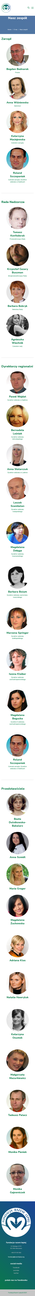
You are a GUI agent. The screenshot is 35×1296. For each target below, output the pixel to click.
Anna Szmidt (17, 857)
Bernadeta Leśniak (17, 432)
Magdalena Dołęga (17, 549)
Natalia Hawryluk (17, 997)
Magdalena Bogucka (17, 716)
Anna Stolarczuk (17, 469)
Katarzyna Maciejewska (17, 137)
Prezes (17, 72)
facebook (16, 1267)
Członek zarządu (14, 180)
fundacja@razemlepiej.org (16, 1257)
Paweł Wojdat (17, 396)
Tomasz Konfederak (17, 234)
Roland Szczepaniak (17, 174)
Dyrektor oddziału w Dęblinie (17, 400)
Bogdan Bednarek (17, 69)
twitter (16, 1273)
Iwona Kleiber (17, 674)
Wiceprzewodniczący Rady (17, 276)
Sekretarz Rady (17, 309)
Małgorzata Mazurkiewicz (17, 1076)
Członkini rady (17, 346)
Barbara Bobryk (17, 306)
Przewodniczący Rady (17, 239)
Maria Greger (17, 888)
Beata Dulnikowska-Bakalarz (17, 822)
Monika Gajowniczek (17, 1190)
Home (9, 29)
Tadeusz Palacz (17, 1115)
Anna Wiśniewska (17, 102)
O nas (15, 29)
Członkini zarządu (17, 143)
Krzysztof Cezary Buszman (17, 270)
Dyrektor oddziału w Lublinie (18, 472)
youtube (16, 1270)
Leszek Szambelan (17, 504)
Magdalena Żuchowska (17, 921)
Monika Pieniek (17, 1152)
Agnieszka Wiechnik (17, 341)
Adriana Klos (18, 960)
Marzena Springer (18, 633)
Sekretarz (17, 106)
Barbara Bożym (17, 591)
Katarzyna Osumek (17, 1036)
